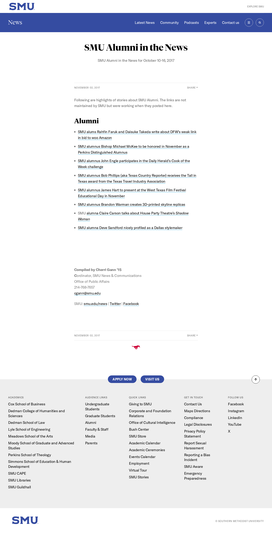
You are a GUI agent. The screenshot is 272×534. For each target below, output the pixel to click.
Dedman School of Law (26, 422)
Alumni (90, 422)
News (15, 22)
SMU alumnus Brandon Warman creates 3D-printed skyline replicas (131, 204)
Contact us (230, 22)
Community (169, 22)
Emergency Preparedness (195, 476)
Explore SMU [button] (255, 6)
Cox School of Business (26, 404)
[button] (256, 379)
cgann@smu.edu (87, 293)
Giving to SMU (140, 404)
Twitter (115, 303)
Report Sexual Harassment (195, 445)
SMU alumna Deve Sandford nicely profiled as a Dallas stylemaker (130, 227)
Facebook (131, 303)
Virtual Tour (138, 470)
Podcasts (191, 22)
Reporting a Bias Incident (197, 457)
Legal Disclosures (198, 424)
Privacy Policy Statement (194, 433)
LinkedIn (235, 417)
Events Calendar (142, 456)
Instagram (236, 410)
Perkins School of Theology (29, 454)
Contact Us (193, 404)
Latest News (145, 22)
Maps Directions (197, 410)
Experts (210, 22)
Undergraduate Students (97, 406)
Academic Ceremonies (147, 449)
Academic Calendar (144, 443)
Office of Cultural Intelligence (152, 422)
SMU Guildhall (19, 487)
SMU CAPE (17, 473)
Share (191, 87)
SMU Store (137, 436)
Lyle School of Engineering (29, 429)
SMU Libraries (19, 480)
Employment (139, 463)
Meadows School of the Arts (30, 436)
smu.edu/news (95, 303)
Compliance (193, 417)
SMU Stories (139, 477)
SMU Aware (193, 466)
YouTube (234, 424)
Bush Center (139, 429)
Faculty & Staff (96, 429)
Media (90, 436)
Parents (91, 443)
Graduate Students (100, 415)
